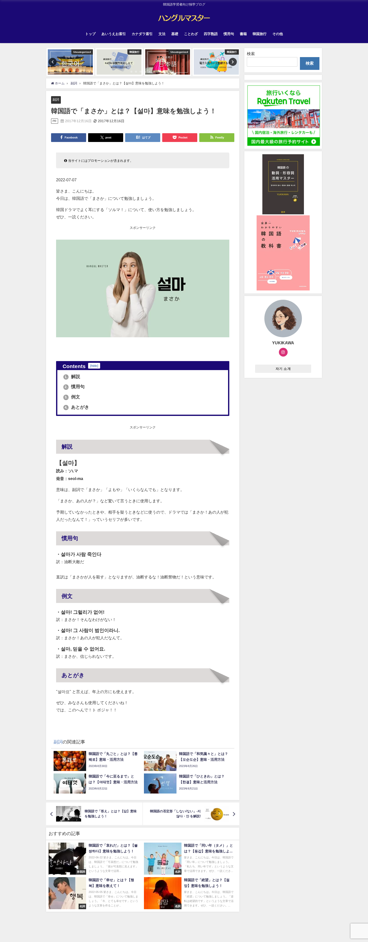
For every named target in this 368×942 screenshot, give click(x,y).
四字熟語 (211, 34)
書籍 (243, 34)
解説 (72, 376)
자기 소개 (283, 368)
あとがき (77, 407)
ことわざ (191, 34)
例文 (72, 397)
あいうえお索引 (113, 34)
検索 (251, 54)
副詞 (56, 99)
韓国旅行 (260, 34)
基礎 (174, 34)
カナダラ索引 (142, 34)
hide (94, 365)
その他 (277, 34)
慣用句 (229, 34)
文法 (161, 34)
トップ (90, 34)
